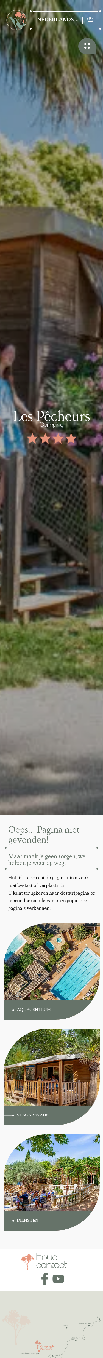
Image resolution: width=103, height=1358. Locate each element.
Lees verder (31, 930)
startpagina (77, 893)
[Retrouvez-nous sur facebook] (45, 1279)
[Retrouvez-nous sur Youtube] (58, 1279)
